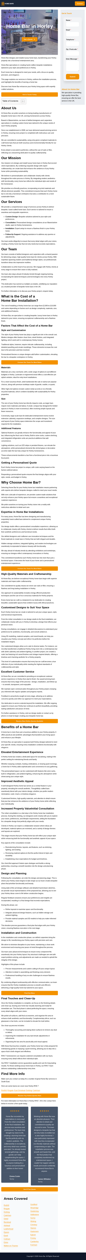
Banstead (7, 1222)
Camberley (34, 1241)
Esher (6, 1242)
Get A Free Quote (29, 1189)
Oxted (6, 1219)
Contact (80, 3)
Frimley (33, 1238)
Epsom (6, 1232)
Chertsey (33, 1225)
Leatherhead (8, 1229)
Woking (33, 1221)
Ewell (6, 1236)
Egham (33, 1235)
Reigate (10, 1090)
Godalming (34, 1211)
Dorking (29, 1090)
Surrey (32, 1218)
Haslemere (34, 1231)
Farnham (33, 1245)
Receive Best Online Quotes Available (29, 721)
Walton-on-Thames (11, 1246)
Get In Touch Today (30, 94)
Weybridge (34, 1208)
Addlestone (34, 1214)
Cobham (7, 1239)
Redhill (4, 1090)
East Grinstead (19, 1090)
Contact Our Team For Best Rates (30, 362)
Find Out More (29, 993)
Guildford (33, 1204)
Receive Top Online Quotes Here (29, 1095)
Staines (33, 1228)
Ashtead (7, 1225)
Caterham (36, 1090)
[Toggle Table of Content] (21, 101)
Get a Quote (28, 39)
